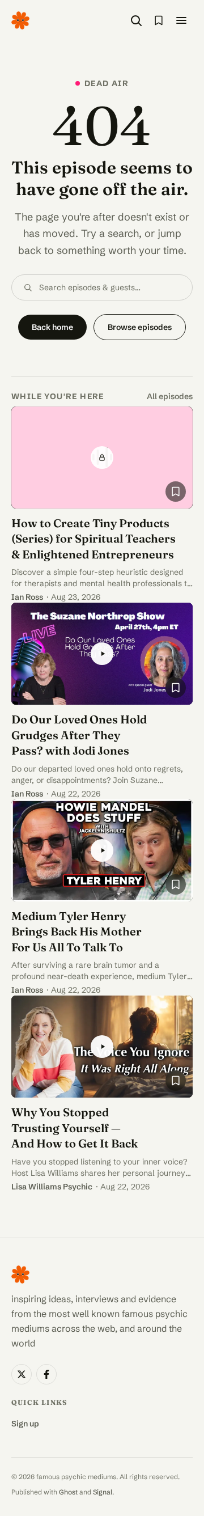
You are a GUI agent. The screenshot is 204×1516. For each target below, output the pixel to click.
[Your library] (158, 20)
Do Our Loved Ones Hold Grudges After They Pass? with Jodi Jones (79, 734)
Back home (52, 327)
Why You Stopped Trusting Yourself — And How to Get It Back (74, 1127)
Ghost (68, 1492)
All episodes (170, 396)
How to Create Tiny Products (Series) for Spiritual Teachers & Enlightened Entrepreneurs (93, 538)
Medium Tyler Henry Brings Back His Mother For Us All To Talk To (76, 931)
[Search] (136, 20)
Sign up (25, 1423)
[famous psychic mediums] (20, 20)
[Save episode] (175, 491)
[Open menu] (181, 20)
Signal (102, 1492)
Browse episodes (140, 327)
